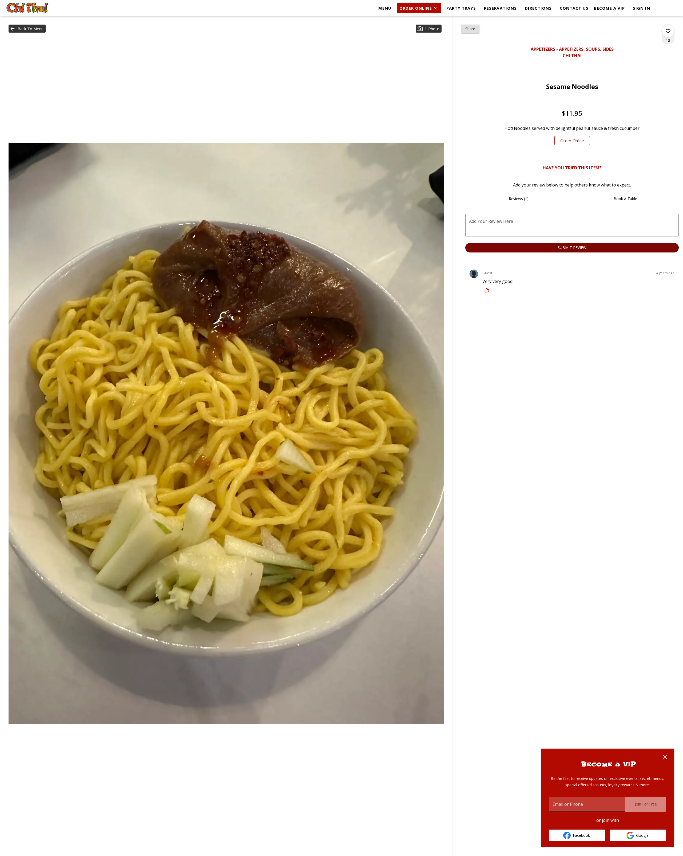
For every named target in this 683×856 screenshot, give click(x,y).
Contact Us (574, 8)
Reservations (500, 8)
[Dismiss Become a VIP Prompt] (665, 757)
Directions (538, 8)
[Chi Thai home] (28, 8)
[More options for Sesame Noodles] (668, 31)
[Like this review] (488, 290)
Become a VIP (609, 8)
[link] (572, 140)
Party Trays (461, 8)
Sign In (641, 8)
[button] (419, 8)
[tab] (518, 198)
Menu (384, 8)
